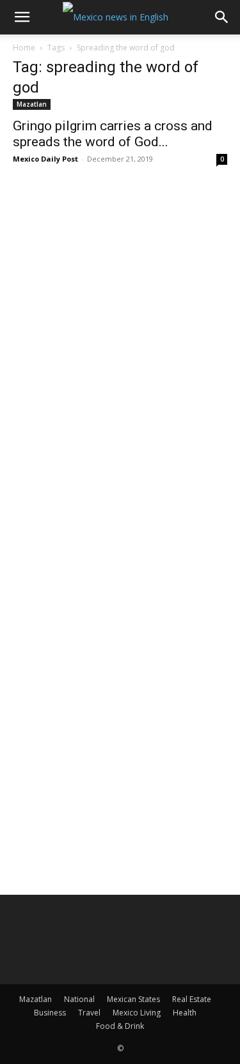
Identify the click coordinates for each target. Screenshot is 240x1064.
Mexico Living (137, 1012)
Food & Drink (120, 1026)
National (79, 999)
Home (24, 47)
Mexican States (133, 999)
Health (184, 1012)
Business (50, 1012)
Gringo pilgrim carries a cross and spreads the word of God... (112, 133)
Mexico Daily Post (45, 158)
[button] (21, 17)
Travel (89, 1012)
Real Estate (191, 999)
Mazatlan (32, 104)
